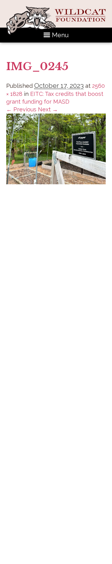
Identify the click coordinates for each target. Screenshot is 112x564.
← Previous (21, 109)
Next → (48, 109)
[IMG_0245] (56, 182)
